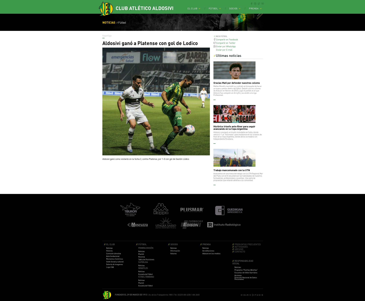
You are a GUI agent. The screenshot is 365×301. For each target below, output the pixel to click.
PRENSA (254, 8)
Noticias (109, 248)
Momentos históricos (114, 259)
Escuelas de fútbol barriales (246, 273)
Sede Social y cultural (115, 262)
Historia (109, 251)
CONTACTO (240, 251)
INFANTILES (143, 268)
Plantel (141, 254)
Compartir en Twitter (225, 43)
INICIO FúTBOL (221, 36)
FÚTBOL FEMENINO (146, 277)
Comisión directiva (113, 253)
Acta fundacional (112, 256)
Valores (173, 253)
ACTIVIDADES (241, 246)
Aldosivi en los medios (211, 253)
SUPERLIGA (143, 262)
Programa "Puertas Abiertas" (246, 270)
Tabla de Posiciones (146, 259)
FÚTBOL (213, 8)
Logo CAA (110, 267)
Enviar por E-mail (224, 49)
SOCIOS (233, 8)
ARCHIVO (239, 249)
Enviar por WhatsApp (226, 46)
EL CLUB (192, 8)
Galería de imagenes (114, 264)
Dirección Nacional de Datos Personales (246, 278)
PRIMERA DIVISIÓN (145, 248)
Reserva (141, 257)
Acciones (238, 275)
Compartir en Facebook (227, 39)
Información (175, 251)
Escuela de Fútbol (145, 274)
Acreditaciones (208, 251)
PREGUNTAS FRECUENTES (248, 244)
